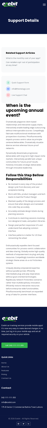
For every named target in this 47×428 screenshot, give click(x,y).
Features (5, 370)
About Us (5, 366)
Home (4, 363)
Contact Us (6, 378)
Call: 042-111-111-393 (14, 345)
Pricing (4, 374)
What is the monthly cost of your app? (23, 58)
